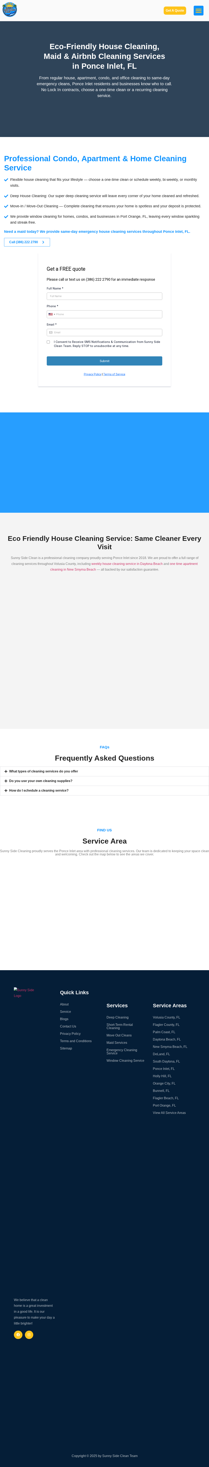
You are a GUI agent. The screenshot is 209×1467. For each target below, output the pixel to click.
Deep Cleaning (118, 1017)
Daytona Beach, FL (167, 1039)
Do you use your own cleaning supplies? (40, 781)
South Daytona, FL (166, 1061)
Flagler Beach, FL (166, 1098)
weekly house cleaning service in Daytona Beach (127, 564)
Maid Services (117, 1042)
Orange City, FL (164, 1083)
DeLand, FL (161, 1054)
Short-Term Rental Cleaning (120, 1026)
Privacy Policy (70, 1033)
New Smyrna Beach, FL (170, 1046)
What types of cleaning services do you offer (43, 771)
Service (65, 1011)
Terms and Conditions (76, 1041)
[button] (198, 10)
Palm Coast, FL (164, 1032)
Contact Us (68, 1026)
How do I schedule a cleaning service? (39, 790)
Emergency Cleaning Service (122, 1051)
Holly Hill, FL (162, 1076)
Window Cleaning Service (125, 1060)
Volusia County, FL (166, 1017)
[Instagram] (29, 1335)
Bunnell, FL (161, 1091)
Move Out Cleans (119, 1035)
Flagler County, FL (166, 1024)
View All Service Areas (169, 1113)
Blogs (64, 1019)
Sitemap (66, 1048)
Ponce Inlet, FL (164, 1068)
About (64, 1004)
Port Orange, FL (164, 1105)
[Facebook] (18, 1335)
